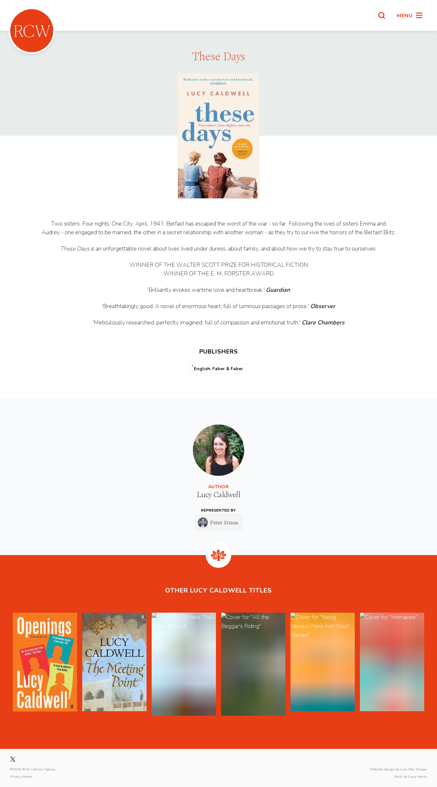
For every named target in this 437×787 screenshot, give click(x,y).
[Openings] (45, 664)
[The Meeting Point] (114, 664)
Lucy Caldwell (218, 495)
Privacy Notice (21, 776)
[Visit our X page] (12, 759)
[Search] (381, 15)
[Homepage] (31, 30)
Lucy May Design (413, 769)
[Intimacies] (392, 664)
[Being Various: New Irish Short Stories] (322, 664)
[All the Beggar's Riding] (253, 664)
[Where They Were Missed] (184, 664)
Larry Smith (417, 776)
